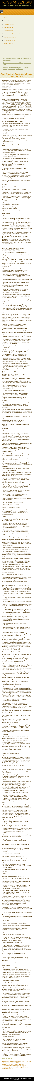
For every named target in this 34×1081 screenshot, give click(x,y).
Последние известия (9, 40)
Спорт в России (8, 21)
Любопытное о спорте (10, 37)
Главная (6, 17)
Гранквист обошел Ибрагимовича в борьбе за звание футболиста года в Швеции (16, 68)
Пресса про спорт (8, 30)
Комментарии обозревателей (12, 34)
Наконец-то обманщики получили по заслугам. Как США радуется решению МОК (16, 1062)
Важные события (8, 27)
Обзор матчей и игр (9, 24)
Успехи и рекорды (8, 43)
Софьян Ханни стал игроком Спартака (13, 1064)
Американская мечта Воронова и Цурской (14, 1065)
